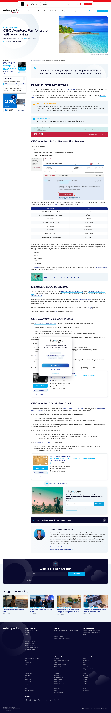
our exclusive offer (102, 267)
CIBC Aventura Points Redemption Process (15, 84)
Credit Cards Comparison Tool (91, 632)
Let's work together (87, 708)
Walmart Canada (29, 690)
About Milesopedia (30, 628)
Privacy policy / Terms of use (101, 708)
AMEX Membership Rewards (61, 660)
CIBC (32, 89)
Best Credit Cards (88, 628)
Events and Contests (59, 634)
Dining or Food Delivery (89, 669)
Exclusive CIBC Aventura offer (12, 86)
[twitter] (56, 546)
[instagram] (53, 546)
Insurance (85, 639)
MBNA (26, 671)
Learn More (39, 394)
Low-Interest (86, 677)
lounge (90, 308)
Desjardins (27, 667)
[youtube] (61, 546)
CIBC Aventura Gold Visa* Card (44, 442)
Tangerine (27, 684)
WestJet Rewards (58, 692)
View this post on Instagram (58, 483)
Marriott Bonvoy (58, 679)
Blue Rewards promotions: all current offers (41, 610)
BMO (26, 660)
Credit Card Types (88, 656)
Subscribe (103, 11)
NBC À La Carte (58, 682)
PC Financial (28, 675)
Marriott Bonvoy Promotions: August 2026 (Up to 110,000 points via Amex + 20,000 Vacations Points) (68, 611)
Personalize (55, 373)
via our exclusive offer (83, 300)
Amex (84, 658)
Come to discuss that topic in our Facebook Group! (54, 520)
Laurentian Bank (29, 669)
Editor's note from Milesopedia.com (99, 54)
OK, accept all (55, 365)
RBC (26, 677)
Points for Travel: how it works (12, 81)
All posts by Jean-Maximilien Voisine (60, 549)
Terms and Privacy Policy (71, 510)
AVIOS (55, 662)
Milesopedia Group (30, 641)
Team (26, 634)
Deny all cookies (55, 369)
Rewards (5, 27)
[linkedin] (58, 546)
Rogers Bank (28, 679)
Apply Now (40, 386)
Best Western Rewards (60, 664)
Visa (84, 662)
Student (85, 686)
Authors (27, 632)
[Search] (89, 11)
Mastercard (86, 660)
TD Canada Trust (29, 686)
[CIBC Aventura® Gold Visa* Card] (40, 460)
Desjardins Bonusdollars (60, 671)
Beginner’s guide (58, 636)
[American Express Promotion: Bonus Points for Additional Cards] (96, 601)
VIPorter (56, 690)
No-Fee (85, 679)
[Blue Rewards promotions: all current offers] (42, 601)
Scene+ (56, 686)
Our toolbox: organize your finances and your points (66, 631)
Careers (27, 637)
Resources (57, 628)
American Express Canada (32, 658)
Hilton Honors (57, 675)
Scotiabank (28, 682)
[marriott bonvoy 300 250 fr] (14, 112)
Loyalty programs (59, 656)
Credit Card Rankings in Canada (91, 630)
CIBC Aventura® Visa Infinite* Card (13, 88)
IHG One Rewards (58, 677)
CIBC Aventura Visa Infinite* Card (72, 291)
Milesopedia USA (29, 643)
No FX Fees (85, 682)
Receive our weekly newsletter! (62, 638)
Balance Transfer (87, 667)
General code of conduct (32, 647)
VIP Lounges (86, 690)
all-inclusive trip (36, 296)
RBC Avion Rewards (59, 684)
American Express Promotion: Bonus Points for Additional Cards (95, 610)
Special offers (13, 27)
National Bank (28, 673)
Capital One (28, 662)
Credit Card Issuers (31, 656)
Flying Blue (56, 673)
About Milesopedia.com (31, 630)
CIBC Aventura (71, 89)
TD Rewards (57, 688)
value (56, 204)
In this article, (35, 267)
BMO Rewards (57, 667)
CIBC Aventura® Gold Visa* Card (12, 90)
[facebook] (50, 546)
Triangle (27, 688)
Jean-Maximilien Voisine (61, 530)
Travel (84, 634)
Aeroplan (85, 637)
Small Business (87, 684)
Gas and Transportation (89, 671)
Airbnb (84, 664)
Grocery (85, 673)
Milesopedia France (30, 645)
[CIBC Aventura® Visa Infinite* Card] (40, 378)
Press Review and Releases (32, 639)
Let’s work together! (30, 649)
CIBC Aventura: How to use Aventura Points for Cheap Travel (68, 277)
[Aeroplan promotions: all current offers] (15, 601)
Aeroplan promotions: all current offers (13, 610)
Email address (69, 501)
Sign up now (99, 504)
